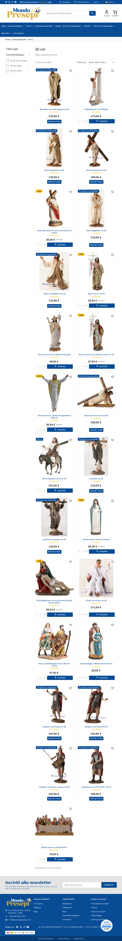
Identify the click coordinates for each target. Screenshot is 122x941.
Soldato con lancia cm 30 (96, 727)
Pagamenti (67, 907)
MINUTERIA (5, 33)
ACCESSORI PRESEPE (14, 26)
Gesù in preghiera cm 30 (54, 294)
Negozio (37, 907)
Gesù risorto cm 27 (96, 294)
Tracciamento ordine (100, 903)
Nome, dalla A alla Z (97, 62)
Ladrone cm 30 (96, 479)
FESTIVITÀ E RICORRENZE (71, 26)
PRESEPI (58, 26)
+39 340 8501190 (17, 916)
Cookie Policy (78, 939)
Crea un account (98, 911)
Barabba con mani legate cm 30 (54, 109)
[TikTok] (12, 2)
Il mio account (99, 899)
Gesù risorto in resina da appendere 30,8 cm (54, 416)
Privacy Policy (63, 939)
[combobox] (70, 13)
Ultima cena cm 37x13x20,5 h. (54, 847)
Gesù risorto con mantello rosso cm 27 (96, 354)
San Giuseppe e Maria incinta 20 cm (96, 663)
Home (3, 26)
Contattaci (67, 919)
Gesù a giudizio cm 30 (54, 170)
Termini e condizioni (46, 939)
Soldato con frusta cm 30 (54, 727)
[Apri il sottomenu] (53, 26)
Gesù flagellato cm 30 (96, 230)
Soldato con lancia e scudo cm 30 (54, 787)
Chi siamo (38, 903)
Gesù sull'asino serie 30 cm (54, 479)
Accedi (94, 907)
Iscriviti (109, 885)
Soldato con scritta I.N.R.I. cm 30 (96, 787)
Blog (36, 911)
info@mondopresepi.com (20, 920)
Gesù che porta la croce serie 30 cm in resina (54, 231)
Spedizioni (67, 903)
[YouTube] (15, 2)
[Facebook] (6, 2)
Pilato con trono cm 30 (96, 600)
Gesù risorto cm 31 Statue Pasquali (54, 354)
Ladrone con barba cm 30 (54, 539)
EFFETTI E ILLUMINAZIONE (103, 26)
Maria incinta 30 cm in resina (96, 539)
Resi (64, 911)
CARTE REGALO (18, 33)
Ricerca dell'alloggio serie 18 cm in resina (54, 664)
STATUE (28, 26)
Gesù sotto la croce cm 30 (96, 415)
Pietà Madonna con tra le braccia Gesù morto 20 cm (54, 601)
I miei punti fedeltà (99, 919)
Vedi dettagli (54, 121)
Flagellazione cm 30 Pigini (96, 109)
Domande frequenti (70, 915)
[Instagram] (9, 2)
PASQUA (87, 26)
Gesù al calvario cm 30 (96, 170)
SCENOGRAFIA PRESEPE (43, 26)
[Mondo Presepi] (19, 903)
